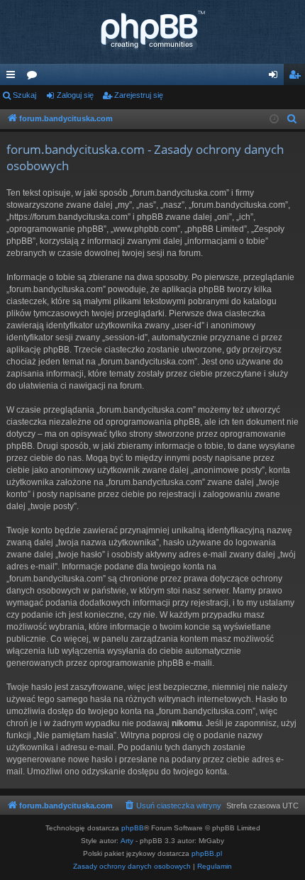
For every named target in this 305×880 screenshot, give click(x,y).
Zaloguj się (75, 95)
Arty (127, 841)
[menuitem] (292, 119)
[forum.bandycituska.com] (152, 32)
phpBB (132, 828)
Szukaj (24, 95)
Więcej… (13, 77)
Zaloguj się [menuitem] (276, 77)
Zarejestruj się (138, 95)
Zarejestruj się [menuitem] (297, 77)
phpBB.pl (207, 853)
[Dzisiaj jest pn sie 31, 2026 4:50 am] (274, 119)
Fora (35, 77)
